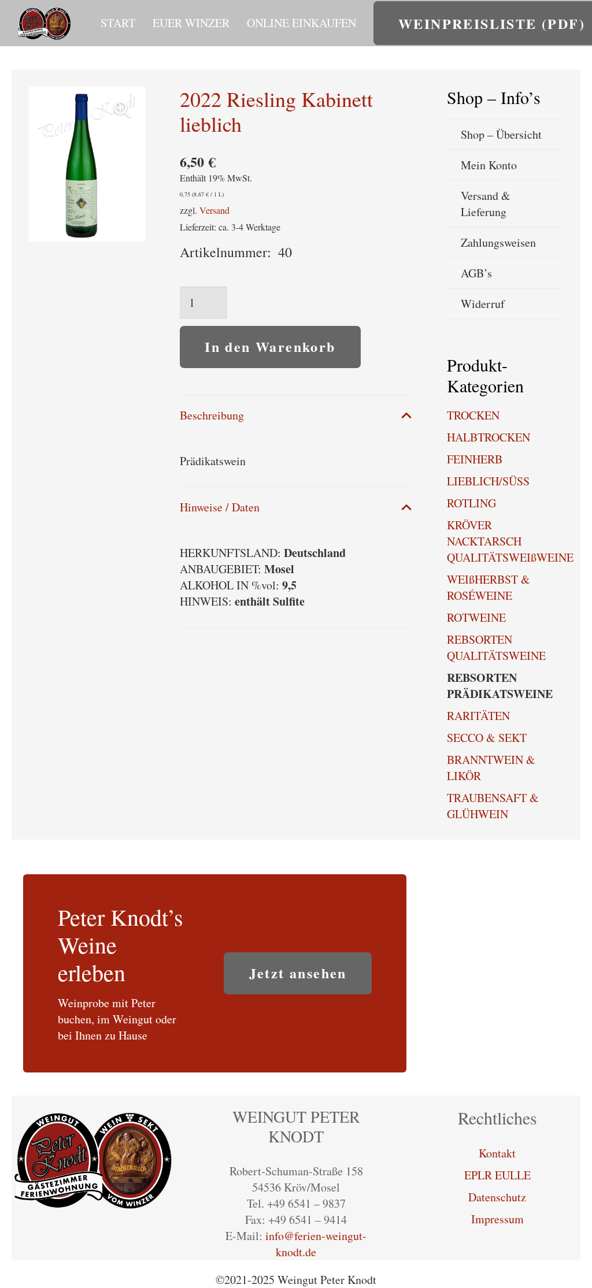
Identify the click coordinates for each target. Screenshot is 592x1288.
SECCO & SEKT (487, 737)
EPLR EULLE (497, 1175)
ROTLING (471, 503)
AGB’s (476, 273)
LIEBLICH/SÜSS (488, 481)
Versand (214, 210)
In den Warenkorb (270, 346)
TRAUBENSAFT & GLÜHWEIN (493, 806)
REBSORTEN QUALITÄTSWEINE (496, 647)
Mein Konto (489, 165)
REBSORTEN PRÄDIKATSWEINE (500, 685)
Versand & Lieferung (485, 204)
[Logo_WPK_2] (45, 23)
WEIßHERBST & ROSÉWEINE (488, 587)
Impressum (497, 1219)
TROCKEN (473, 415)
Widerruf (483, 303)
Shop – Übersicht (501, 134)
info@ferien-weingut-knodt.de (316, 1244)
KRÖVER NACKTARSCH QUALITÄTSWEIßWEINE (510, 541)
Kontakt (497, 1153)
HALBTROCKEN (488, 437)
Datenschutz (497, 1197)
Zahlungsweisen (498, 242)
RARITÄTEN (478, 715)
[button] (237, 23)
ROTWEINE (476, 617)
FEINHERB (474, 459)
